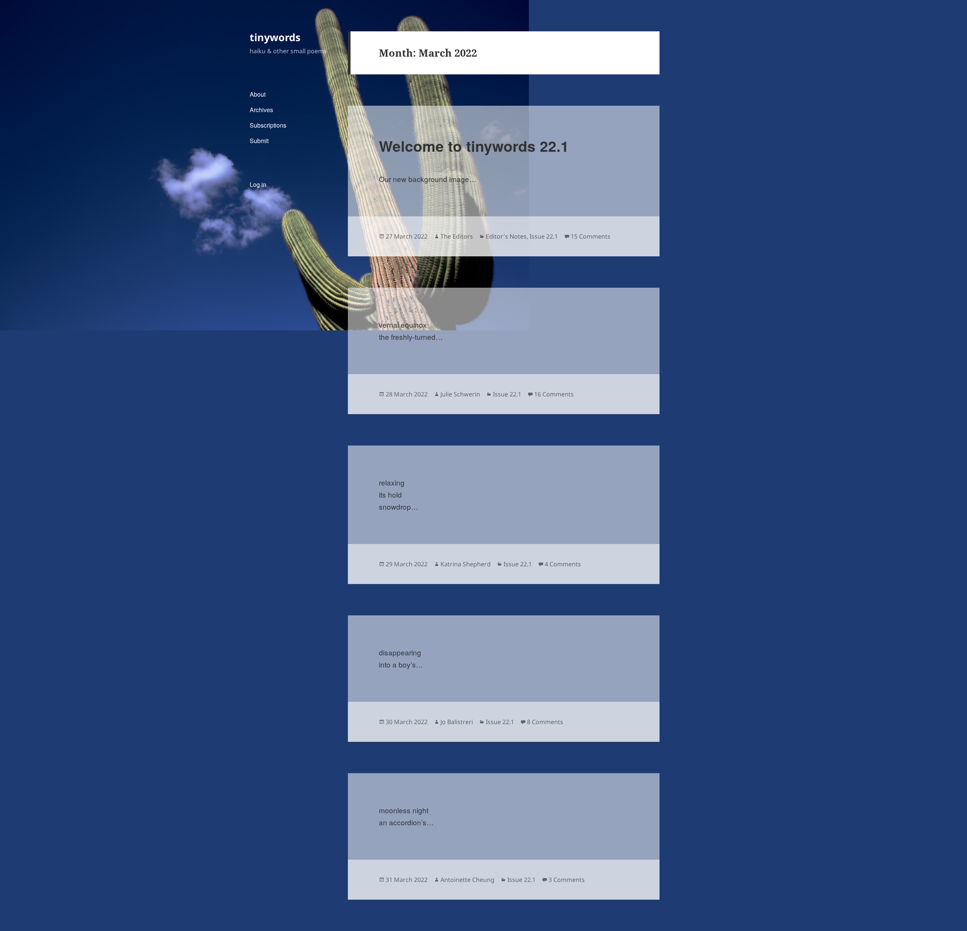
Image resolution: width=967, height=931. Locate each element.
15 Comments (590, 236)
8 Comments (545, 722)
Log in (258, 184)
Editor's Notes (506, 236)
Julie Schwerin (460, 394)
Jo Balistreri (456, 722)
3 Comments (566, 880)
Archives (261, 109)
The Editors (456, 236)
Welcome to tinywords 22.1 (474, 145)
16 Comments (554, 394)
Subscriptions (268, 125)
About (258, 94)
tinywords (275, 37)
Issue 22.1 (544, 236)
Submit (259, 140)
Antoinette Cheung (467, 880)
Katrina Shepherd (465, 564)
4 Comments (563, 564)
